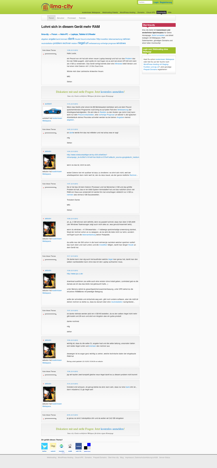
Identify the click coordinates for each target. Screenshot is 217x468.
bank (58, 39)
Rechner (133, 175)
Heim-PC (64, 34)
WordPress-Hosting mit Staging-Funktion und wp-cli (156, 65)
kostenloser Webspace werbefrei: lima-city (66, 7)
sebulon (48, 151)
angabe (52, 38)
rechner (67, 43)
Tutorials (82, 18)
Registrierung (166, 2)
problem (57, 43)
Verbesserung (122, 109)
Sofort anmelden (158, 35)
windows (121, 43)
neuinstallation (47, 43)
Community (161, 12)
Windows (118, 63)
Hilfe (169, 12)
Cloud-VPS (150, 12)
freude (77, 39)
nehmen (126, 38)
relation (74, 43)
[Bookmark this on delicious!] (88, 451)
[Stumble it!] (62, 451)
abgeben (44, 39)
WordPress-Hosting (127, 12)
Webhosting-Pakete (110, 12)
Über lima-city (113, 457)
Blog (122, 457)
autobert (48, 103)
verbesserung (94, 43)
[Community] (45, 16)
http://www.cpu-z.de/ (75, 273)
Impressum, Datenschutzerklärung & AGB (141, 457)
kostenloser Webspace (91, 12)
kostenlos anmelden (112, 92)
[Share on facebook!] (79, 451)
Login (156, 2)
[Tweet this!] (45, 451)
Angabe (120, 117)
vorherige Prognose (107, 114)
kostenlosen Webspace (165, 59)
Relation (103, 112)
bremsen (64, 39)
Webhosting (51, 457)
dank (71, 38)
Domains (141, 12)
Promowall (72, 18)
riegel (81, 42)
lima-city (45, 34)
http (98, 38)
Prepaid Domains (150, 69)
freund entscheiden (88, 39)
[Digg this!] (54, 451)
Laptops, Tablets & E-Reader (83, 34)
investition (104, 39)
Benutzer (60, 18)
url (86, 43)
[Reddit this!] (71, 451)
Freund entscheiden (86, 114)
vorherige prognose (108, 43)
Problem (128, 58)
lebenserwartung (115, 39)
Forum (51, 18)
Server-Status (164, 457)
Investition (103, 244)
